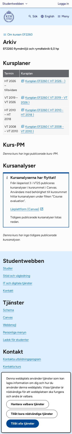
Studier (8, 268)
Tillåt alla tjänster (22, 423)
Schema (8, 310)
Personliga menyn (14, 332)
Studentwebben (13, 3)
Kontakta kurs (12, 366)
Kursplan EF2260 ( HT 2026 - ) (45, 81)
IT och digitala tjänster (17, 283)
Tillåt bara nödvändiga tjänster (32, 414)
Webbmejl (9, 325)
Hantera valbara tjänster (27, 404)
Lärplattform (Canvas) (24, 209)
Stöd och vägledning (16, 275)
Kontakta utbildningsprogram (22, 359)
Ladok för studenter (16, 340)
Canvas (8, 317)
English (49, 16)
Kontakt (8, 290)
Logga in (63, 3)
